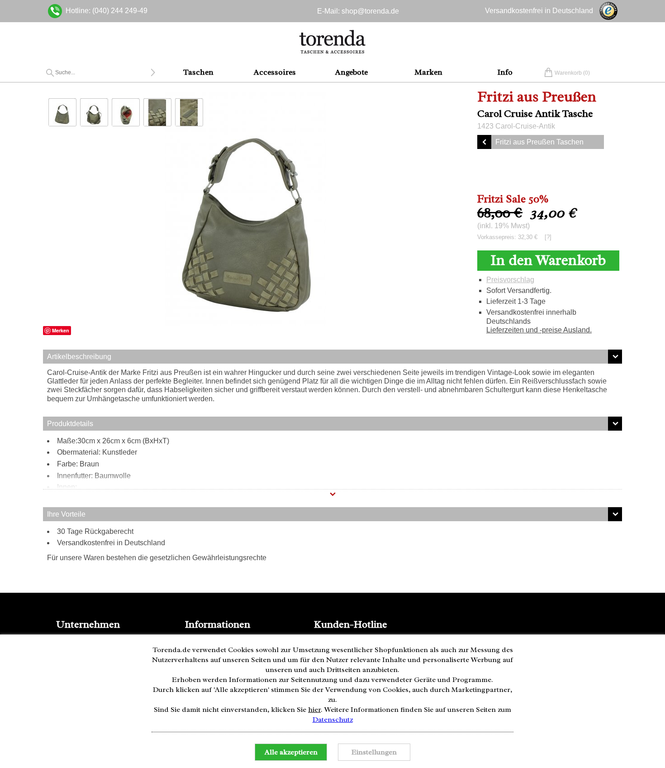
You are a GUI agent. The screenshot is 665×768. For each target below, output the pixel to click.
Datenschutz (333, 719)
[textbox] (102, 72)
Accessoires (275, 72)
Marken (428, 72)
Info (505, 72)
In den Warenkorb (548, 260)
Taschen (198, 72)
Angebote (351, 72)
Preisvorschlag (510, 279)
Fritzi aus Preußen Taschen (539, 142)
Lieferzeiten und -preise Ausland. (539, 330)
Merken (60, 330)
